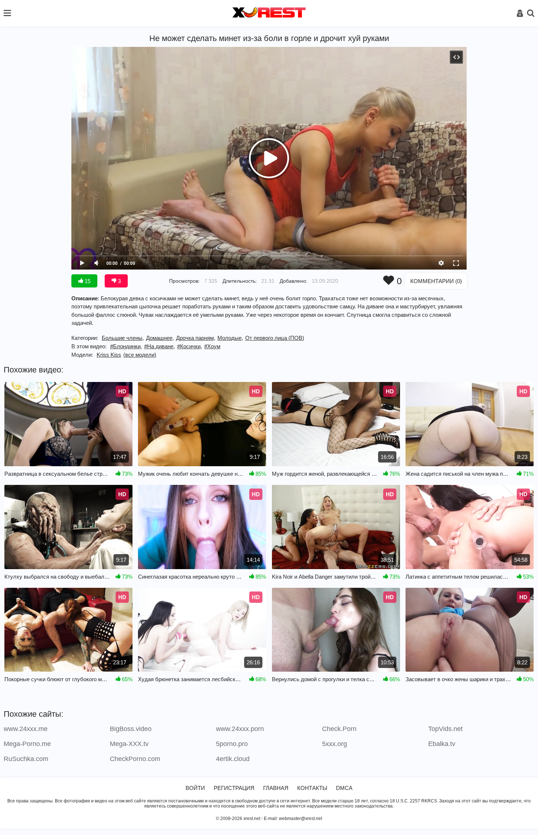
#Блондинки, (126, 346)
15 (86, 281)
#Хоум (212, 346)
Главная (275, 788)
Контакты (312, 788)
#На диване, (159, 346)
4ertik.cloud (233, 758)
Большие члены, (123, 338)
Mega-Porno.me (27, 743)
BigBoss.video (131, 728)
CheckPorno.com (135, 758)
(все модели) (139, 355)
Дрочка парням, (195, 338)
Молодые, (230, 338)
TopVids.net (445, 728)
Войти (195, 788)
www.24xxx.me (26, 728)
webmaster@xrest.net (300, 818)
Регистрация (234, 788)
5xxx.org (334, 743)
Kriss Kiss (109, 355)
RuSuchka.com (26, 758)
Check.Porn (339, 728)
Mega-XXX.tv (129, 743)
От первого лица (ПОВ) (274, 338)
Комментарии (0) (436, 281)
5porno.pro (232, 743)
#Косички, (189, 346)
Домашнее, (160, 338)
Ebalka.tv (441, 743)
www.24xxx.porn (240, 728)
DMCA (344, 788)
